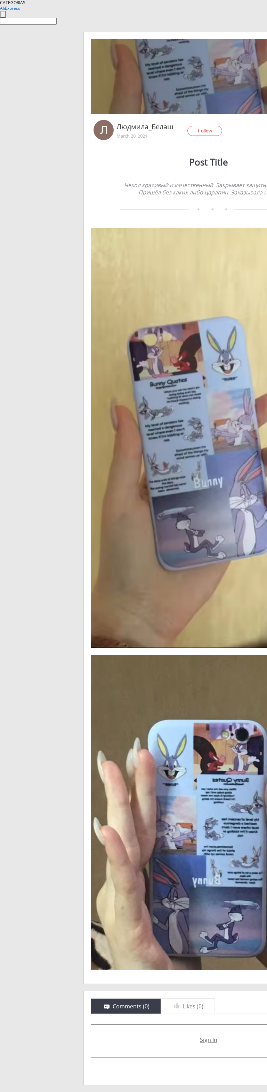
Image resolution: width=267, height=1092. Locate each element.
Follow (205, 130)
